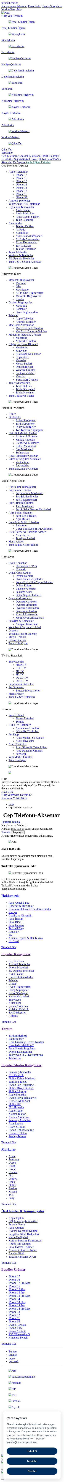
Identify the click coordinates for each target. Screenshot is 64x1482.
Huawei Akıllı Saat (19, 1100)
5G (10, 934)
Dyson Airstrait (17, 1331)
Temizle (5, 832)
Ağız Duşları (23, 519)
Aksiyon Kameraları (27, 624)
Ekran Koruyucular (26, 242)
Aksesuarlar (15, 223)
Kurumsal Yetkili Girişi (14, 798)
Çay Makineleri (24, 449)
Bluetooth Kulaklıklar (21, 977)
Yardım (5, 9)
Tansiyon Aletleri (25, 538)
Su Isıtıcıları (22, 452)
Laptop (13, 983)
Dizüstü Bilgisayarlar (20, 302)
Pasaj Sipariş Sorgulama (22, 1048)
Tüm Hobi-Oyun (18, 643)
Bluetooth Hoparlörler (28, 690)
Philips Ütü (15, 1104)
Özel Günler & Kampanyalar (22, 1211)
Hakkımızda (10, 896)
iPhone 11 (21, 194)
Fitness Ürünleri (25, 718)
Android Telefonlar (19, 200)
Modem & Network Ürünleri (25, 334)
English (13, 1354)
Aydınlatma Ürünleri (27, 728)
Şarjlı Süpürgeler (25, 423)
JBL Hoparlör (16, 1107)
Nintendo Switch (18, 1337)
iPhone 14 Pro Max (19, 1308)
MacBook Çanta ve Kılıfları (31, 331)
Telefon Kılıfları (25, 226)
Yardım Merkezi (18, 1035)
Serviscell (21, 753)
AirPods (20, 229)
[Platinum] (32, 1382)
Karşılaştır (17, 832)
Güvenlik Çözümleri (27, 731)
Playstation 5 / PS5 (26, 566)
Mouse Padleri (24, 363)
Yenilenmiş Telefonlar (21, 255)
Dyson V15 (15, 1327)
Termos (20, 721)
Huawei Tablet (17, 1126)
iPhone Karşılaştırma (20, 1051)
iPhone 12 (21, 190)
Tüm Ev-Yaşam (17, 760)
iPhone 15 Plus (17, 1289)
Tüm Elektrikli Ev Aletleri (23, 468)
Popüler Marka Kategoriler (21, 1065)
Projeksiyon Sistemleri (21, 684)
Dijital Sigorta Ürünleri (28, 595)
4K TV (20, 671)
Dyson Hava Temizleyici (22, 1097)
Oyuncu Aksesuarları (20, 598)
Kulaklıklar (22, 232)
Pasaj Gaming (16, 925)
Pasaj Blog (16, 9)
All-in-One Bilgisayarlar (29, 292)
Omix (12, 1181)
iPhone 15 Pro (17, 1292)
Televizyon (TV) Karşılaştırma (26, 1054)
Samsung (14, 1159)
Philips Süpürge (17, 1091)
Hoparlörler (22, 357)
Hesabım (18, 15)
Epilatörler (21, 525)
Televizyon (15, 999)
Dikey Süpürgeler (26, 426)
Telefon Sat (15, 1058)
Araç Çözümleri (17, 744)
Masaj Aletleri (16, 541)
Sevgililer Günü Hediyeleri (24, 1234)
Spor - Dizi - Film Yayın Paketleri (34, 582)
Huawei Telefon (18, 1133)
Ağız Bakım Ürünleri (20, 512)
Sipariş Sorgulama (52, 6)
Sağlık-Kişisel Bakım (26, 159)
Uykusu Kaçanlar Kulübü (23, 1230)
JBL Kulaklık (16, 1075)
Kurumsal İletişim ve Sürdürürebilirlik (30, 909)
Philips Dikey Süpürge (21, 1088)
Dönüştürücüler (24, 366)
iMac (18, 286)
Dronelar (13, 630)
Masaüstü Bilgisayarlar (21, 279)
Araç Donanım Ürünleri (29, 750)
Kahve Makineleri (26, 446)
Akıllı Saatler (23, 210)
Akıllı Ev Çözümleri (20, 724)
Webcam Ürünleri (26, 369)
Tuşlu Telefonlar (18, 252)
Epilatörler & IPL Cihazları (24, 522)
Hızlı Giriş (7, 791)
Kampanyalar (9, 6)
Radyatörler (22, 465)
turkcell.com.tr (9, 2)
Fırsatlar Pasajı (17, 1224)
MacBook (21, 305)
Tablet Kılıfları (24, 386)
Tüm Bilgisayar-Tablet (21, 395)
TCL (11, 1194)
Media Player (16, 693)
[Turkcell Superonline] (32, 1376)
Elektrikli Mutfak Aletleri (23, 433)
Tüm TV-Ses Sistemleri (22, 696)
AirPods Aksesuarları (27, 239)
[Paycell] (32, 1407)
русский (13, 1361)
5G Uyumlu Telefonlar (21, 258)
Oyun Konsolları (18, 562)
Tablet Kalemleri (25, 392)
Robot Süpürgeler (26, 420)
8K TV (20, 674)
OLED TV (22, 677)
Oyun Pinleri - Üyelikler (29, 579)
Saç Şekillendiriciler (27, 496)
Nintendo (21, 569)
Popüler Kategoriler (15, 954)
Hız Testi (14, 941)
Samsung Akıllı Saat (20, 1120)
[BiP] (32, 1389)
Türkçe (13, 1351)
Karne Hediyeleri (18, 1237)
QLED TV (22, 680)
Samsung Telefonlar (20, 1072)
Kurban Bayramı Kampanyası (25, 1240)
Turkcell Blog (16, 928)
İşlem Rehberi (16, 1038)
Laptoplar (21, 308)
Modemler (21, 337)
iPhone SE (22, 197)
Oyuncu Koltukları (26, 611)
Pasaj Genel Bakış (19, 902)
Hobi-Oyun (45, 159)
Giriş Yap (6, 15)
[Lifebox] (32, 1401)
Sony (11, 1198)
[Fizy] (32, 1370)
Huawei (13, 1172)
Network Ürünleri (26, 341)
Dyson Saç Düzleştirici (21, 1084)
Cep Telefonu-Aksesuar (14, 155)
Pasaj (11, 804)
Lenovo (13, 1178)
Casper (12, 1169)
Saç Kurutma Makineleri (29, 493)
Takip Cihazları (24, 219)
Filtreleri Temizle (10, 821)
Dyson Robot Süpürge (21, 1129)
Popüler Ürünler (13, 1269)
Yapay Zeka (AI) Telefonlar (24, 203)
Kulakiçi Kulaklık (19, 1009)
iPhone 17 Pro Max (19, 1282)
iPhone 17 (21, 174)
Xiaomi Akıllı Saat (19, 1117)
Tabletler (13, 315)
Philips (12, 1185)
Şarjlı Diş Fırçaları (26, 515)
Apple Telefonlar (18, 171)
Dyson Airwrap (17, 1324)
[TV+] (32, 1395)
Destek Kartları (24, 575)
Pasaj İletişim (16, 918)
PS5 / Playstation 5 (19, 1334)
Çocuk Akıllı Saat (18, 1006)
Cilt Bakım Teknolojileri (22, 486)
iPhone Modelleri (18, 967)
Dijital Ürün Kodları (20, 572)
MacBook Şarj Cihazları (29, 328)
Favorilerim (34, 6)
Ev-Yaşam (19, 162)
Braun (12, 1165)
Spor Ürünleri (16, 715)
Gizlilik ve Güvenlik (20, 915)
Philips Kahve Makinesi (22, 1078)
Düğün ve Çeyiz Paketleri (23, 1221)
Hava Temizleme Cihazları (23, 455)
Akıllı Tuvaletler (25, 740)
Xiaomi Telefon (17, 1113)
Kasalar (20, 299)
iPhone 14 (21, 184)
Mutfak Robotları (25, 439)
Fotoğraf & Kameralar (21, 620)
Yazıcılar (20, 376)
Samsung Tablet (17, 1081)
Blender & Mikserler (27, 442)
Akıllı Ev (14, 931)
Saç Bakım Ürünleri (20, 490)
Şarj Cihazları (23, 245)
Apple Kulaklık (17, 1094)
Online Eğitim (23, 585)
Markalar (22, 6)
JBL (11, 1175)
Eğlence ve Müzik (26, 588)
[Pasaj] (5, 12)
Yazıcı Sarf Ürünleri (27, 379)
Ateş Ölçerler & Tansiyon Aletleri (27, 531)
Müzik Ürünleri (17, 636)
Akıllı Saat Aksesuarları (29, 235)
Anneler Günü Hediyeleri (23, 1250)
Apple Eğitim (16, 1218)
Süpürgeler (15, 417)
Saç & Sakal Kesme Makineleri (33, 509)
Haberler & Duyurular (21, 905)
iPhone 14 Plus (17, 1302)
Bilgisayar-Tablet (38, 155)
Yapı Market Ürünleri (21, 757)
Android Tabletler (26, 321)
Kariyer (13, 912)
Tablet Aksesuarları (19, 382)
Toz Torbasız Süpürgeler (29, 430)
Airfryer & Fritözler (27, 436)
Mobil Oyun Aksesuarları (30, 617)
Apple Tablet (16, 1110)
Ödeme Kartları (17, 640)
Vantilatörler (22, 462)
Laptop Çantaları (25, 373)
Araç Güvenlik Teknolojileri (31, 747)
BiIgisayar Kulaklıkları (28, 353)
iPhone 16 (21, 178)
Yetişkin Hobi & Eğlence (23, 633)
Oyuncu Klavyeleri (26, 601)
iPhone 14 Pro (17, 1305)
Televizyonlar (16, 661)
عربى (12, 1358)
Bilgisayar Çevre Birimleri (23, 344)
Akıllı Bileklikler (25, 213)
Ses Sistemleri (16, 687)
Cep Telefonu (16, 961)
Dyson (12, 1162)
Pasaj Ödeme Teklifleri (21, 1246)
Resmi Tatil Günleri (20, 1243)
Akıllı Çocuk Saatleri (27, 216)
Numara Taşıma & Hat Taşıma (26, 938)
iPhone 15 (21, 181)
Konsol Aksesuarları (27, 614)
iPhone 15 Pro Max (19, 1295)
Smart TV (21, 664)
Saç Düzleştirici (17, 1012)
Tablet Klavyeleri (25, 389)
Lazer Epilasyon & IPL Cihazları (34, 528)
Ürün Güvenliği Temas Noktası (26, 1042)
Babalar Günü (16, 1253)
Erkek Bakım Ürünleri (21, 502)
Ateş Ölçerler (23, 535)
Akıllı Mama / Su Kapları (30, 737)
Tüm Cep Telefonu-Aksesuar (25, 261)
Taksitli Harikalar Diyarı (22, 1256)
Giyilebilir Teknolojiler (21, 207)
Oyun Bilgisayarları (27, 312)
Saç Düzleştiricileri (26, 499)
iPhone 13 (21, 187)
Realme (13, 1188)
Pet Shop (14, 734)
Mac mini (21, 283)
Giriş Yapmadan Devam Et (16, 794)
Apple (12, 1156)
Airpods (13, 1015)
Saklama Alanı (24, 591)
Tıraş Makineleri (25, 506)
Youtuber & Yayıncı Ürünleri (25, 627)
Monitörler (22, 347)
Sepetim (7, 152)
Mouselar (21, 360)
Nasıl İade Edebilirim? (21, 1045)
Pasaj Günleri (16, 1227)
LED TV (21, 668)
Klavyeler (21, 350)
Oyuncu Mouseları (26, 604)
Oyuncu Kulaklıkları (27, 607)
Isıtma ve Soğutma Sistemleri (25, 458)
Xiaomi (13, 1191)
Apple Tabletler (24, 318)
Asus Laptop (16, 1123)
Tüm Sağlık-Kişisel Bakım (23, 544)
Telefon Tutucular (26, 248)
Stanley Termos (17, 1136)
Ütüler (12, 413)
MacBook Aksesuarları (21, 324)
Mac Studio (22, 289)
